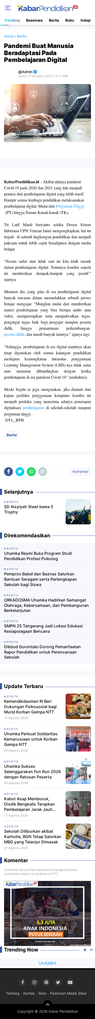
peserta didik (14, 334)
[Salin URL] (42, 471)
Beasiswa (34, 20)
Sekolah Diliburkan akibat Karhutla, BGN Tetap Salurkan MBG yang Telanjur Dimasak (32, 836)
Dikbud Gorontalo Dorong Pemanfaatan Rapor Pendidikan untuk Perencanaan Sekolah (42, 652)
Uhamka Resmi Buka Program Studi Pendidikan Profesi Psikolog (38, 556)
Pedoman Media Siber (68, 993)
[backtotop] (48, 1005)
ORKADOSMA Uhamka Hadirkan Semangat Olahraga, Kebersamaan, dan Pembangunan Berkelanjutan (46, 605)
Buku (69, 20)
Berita (54, 20)
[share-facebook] (8, 471)
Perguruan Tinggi (70, 206)
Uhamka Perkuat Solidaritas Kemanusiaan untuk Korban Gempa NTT (31, 739)
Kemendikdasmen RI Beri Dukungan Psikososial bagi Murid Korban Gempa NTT (30, 706)
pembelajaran (33, 407)
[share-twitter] (19, 471)
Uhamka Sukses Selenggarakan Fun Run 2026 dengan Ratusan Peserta (32, 771)
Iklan (42, 993)
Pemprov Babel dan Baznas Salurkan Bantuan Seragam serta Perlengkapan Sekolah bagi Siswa (40, 579)
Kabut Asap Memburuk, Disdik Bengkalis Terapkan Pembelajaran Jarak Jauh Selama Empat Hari (29, 804)
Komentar (80, 471)
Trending (12, 20)
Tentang (13, 993)
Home (9, 36)
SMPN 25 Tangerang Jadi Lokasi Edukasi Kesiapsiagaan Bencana (43, 628)
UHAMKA (47, 963)
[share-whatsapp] (31, 471)
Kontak (29, 993)
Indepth (87, 20)
